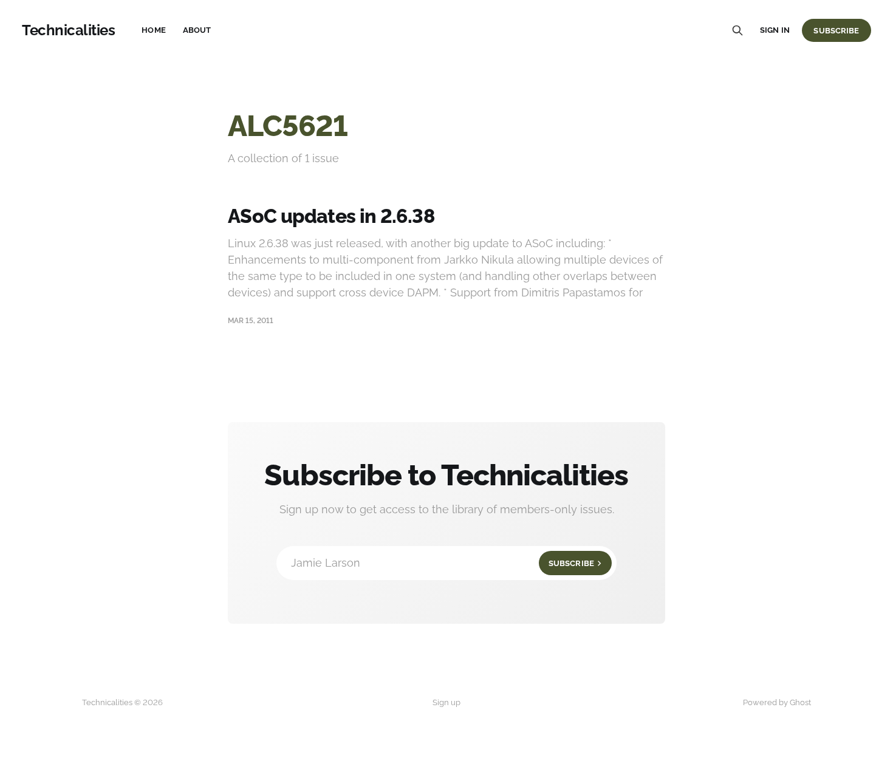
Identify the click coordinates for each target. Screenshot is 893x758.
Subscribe (836, 30)
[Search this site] (737, 30)
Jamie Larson (442, 562)
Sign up (446, 702)
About (197, 30)
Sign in (775, 30)
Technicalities (68, 30)
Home (154, 30)
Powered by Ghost (777, 702)
